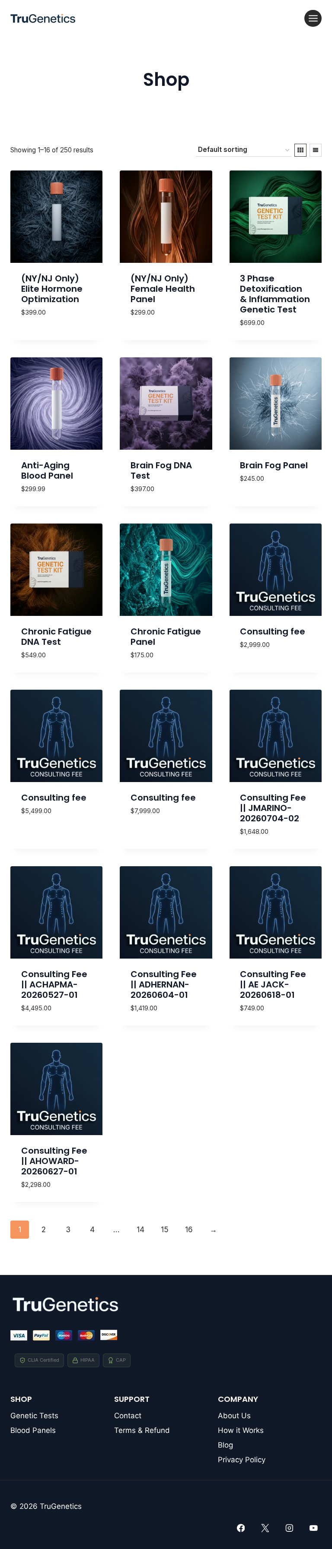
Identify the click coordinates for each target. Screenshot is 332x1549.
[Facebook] (241, 1528)
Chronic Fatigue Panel (166, 636)
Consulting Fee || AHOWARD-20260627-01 (54, 1161)
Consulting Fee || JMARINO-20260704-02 (273, 808)
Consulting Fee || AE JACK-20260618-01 (273, 984)
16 (189, 1229)
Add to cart (43, 319)
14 (140, 1229)
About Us (234, 1415)
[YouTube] (314, 1528)
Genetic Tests (34, 1415)
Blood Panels (33, 1430)
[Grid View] (300, 150)
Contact (127, 1415)
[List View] (316, 150)
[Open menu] (313, 18)
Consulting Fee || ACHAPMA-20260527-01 (54, 984)
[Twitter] (265, 1528)
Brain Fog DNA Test (161, 470)
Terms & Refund (142, 1430)
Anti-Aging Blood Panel (47, 470)
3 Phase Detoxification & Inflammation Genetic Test (275, 293)
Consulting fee (272, 631)
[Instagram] (289, 1528)
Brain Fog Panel (274, 465)
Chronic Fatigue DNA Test (56, 636)
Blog (225, 1445)
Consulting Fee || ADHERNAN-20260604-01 (164, 984)
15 (165, 1229)
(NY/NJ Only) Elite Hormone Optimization (52, 288)
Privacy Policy (241, 1459)
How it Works (241, 1430)
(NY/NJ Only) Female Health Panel (163, 288)
